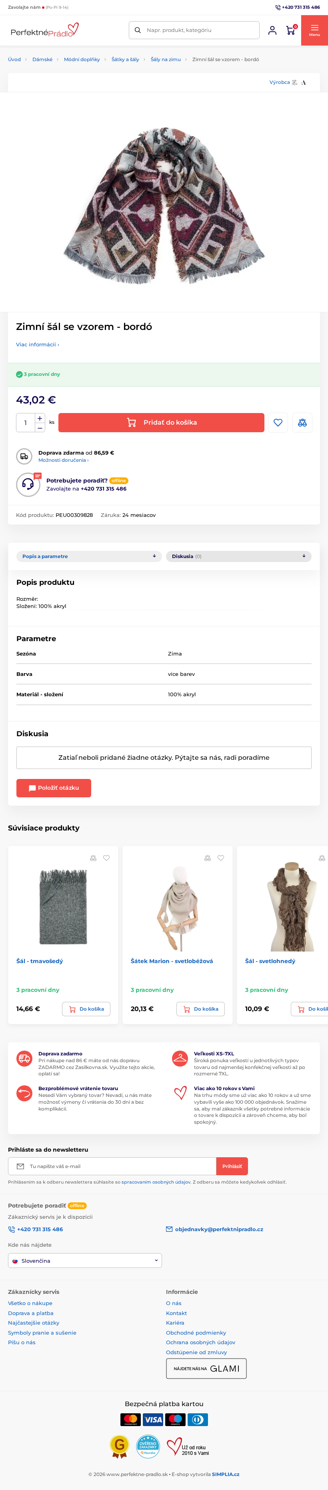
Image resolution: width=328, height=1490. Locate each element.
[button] (314, 30)
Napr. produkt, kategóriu (179, 30)
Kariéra (175, 1322)
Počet (25, 422)
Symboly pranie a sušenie (42, 1332)
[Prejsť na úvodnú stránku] (44, 30)
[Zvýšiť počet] (40, 418)
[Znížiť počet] (40, 428)
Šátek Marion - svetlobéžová (172, 961)
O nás (174, 1303)
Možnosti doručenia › (63, 460)
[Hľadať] (138, 30)
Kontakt (176, 1313)
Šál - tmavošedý (39, 961)
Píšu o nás (22, 1342)
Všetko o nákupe (30, 1303)
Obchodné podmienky (196, 1332)
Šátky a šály (125, 59)
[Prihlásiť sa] (272, 30)
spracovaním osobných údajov (156, 1182)
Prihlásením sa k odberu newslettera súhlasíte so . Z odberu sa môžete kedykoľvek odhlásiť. (147, 1182)
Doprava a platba (31, 1313)
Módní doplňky (82, 59)
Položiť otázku (57, 787)
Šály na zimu (166, 59)
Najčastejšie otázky (33, 1322)
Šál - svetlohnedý (270, 961)
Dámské (42, 59)
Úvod (14, 59)
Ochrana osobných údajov (200, 1342)
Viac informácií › (37, 344)
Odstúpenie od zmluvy (196, 1352)
